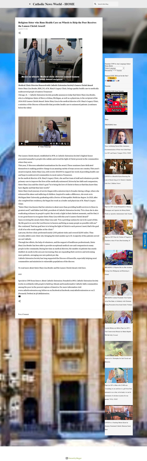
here (84, 268)
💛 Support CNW (145, 241)
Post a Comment (23, 314)
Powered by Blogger (74, 458)
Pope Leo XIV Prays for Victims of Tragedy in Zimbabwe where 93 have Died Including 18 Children (118, 240)
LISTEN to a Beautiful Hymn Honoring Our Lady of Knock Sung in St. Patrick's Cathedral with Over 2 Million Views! (118, 179)
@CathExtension (42, 294)
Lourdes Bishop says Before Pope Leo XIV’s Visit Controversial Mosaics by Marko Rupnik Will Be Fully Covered (118, 331)
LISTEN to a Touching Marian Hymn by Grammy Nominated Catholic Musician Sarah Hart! (118, 426)
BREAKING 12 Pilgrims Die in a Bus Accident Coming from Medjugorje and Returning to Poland (118, 270)
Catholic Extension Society (40, 95)
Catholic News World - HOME (54, 4)
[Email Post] (19, 297)
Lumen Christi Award (35, 101)
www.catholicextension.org (29, 290)
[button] (19, 33)
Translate (119, 70)
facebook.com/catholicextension (75, 290)
